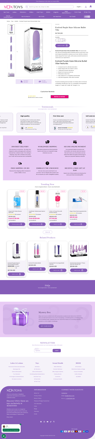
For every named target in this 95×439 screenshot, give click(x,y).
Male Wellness (58, 366)
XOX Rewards (37, 403)
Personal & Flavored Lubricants (17, 366)
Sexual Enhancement (8, 16)
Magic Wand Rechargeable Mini (78, 211)
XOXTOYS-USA (52, 435)
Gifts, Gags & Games (57, 371)
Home (8, 21)
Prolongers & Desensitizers (17, 376)
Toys (12, 21)
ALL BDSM (78, 376)
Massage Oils (16, 369)
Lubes (14, 12)
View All (47, 232)
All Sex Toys (37, 381)
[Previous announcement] (7, 1)
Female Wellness (57, 369)
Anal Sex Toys (37, 376)
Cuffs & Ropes (78, 374)
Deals (35, 414)
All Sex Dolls (37, 379)
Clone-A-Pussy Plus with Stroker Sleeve (55, 212)
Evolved (57, 24)
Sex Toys (6, 12)
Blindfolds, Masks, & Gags (78, 369)
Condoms (57, 376)
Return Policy (37, 398)
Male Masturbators (66, 12)
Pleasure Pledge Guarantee (41, 401)
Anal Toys (40, 12)
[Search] (26, 6)
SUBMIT (57, 350)
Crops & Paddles (78, 371)
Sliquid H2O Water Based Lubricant (15, 212)
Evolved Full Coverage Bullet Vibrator (56, 263)
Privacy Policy (38, 395)
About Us (36, 393)
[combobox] (49, 6)
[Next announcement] (87, 1)
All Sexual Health (57, 379)
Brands (87, 16)
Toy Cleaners (16, 374)
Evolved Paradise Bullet (35, 263)
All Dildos (37, 366)
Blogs (35, 409)
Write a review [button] (59, 97)
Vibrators (23, 12)
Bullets (16, 21)
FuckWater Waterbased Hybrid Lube (37, 212)
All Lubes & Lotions (16, 379)
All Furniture (78, 366)
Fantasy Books (58, 374)
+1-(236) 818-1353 (70, 398)
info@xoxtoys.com (69, 395)
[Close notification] (20, 424)
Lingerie (55, 12)
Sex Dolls (41, 16)
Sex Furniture (26, 16)
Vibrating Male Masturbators (37, 374)
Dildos (31, 12)
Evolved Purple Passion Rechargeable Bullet (14, 263)
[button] (7, 12)
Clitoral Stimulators (37, 371)
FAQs (35, 406)
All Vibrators (37, 369)
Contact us (64, 393)
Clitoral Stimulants (16, 371)
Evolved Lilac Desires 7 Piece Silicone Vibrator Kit (77, 263)
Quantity (57, 37)
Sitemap (36, 411)
